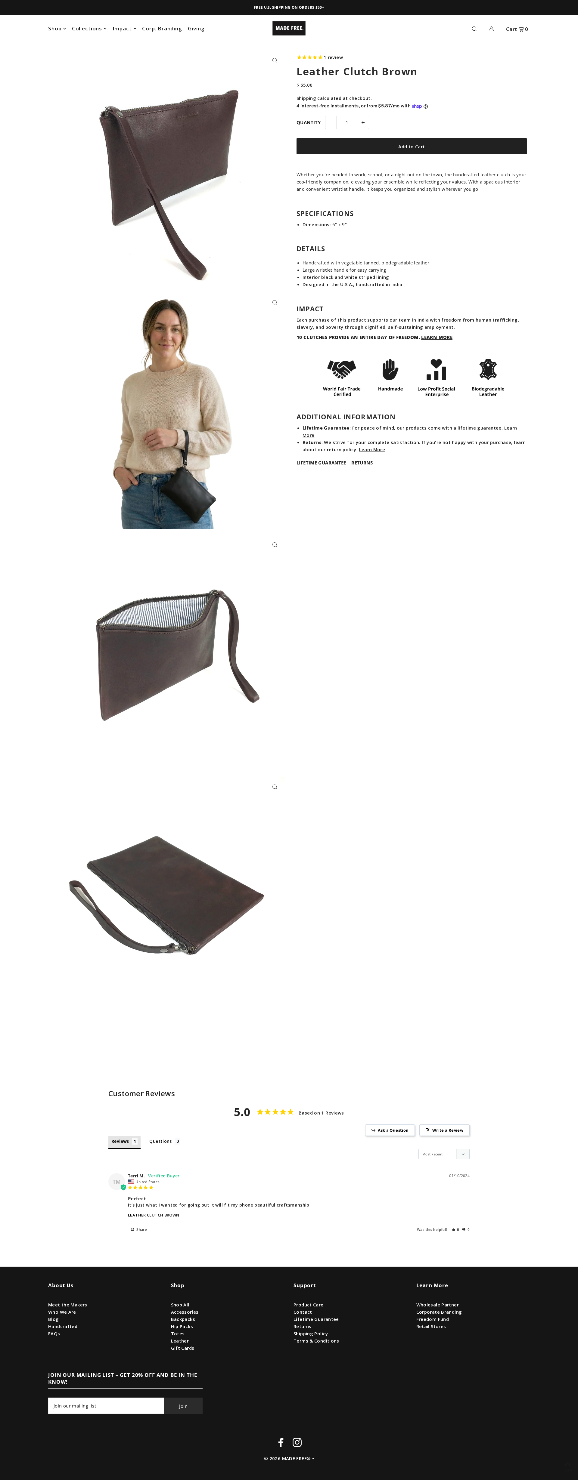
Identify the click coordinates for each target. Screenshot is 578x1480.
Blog (53, 1319)
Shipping (306, 98)
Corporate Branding (439, 1312)
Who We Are (62, 1312)
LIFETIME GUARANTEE (321, 463)
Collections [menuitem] (87, 28)
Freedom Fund (432, 1319)
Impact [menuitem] (122, 28)
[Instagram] (297, 1443)
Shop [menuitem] (54, 28)
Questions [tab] (160, 1141)
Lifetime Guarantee (316, 1319)
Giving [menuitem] (196, 28)
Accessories (185, 1312)
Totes (178, 1333)
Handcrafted (62, 1326)
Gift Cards (182, 1348)
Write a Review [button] (447, 1130)
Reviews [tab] (120, 1141)
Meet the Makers (67, 1305)
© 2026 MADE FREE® (287, 1458)
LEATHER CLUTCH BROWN (153, 1215)
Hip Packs (182, 1326)
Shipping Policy (311, 1333)
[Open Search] (474, 28)
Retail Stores (431, 1326)
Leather (180, 1341)
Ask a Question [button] (393, 1130)
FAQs (54, 1333)
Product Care (309, 1305)
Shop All (180, 1305)
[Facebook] (280, 1443)
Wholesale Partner (437, 1305)
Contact (303, 1312)
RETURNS (362, 463)
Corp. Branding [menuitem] (162, 28)
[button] (455, 1229)
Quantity (309, 123)
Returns (303, 1326)
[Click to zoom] (274, 60)
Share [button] (141, 1229)
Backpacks (183, 1319)
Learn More (372, 449)
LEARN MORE (436, 338)
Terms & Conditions (316, 1341)
